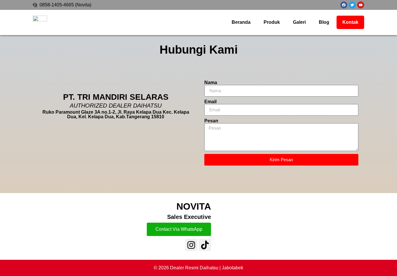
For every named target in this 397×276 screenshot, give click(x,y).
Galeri (299, 22)
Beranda (241, 22)
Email (210, 101)
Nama (210, 82)
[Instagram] (191, 245)
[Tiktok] (205, 245)
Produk (272, 22)
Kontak (350, 22)
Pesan (211, 121)
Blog (324, 22)
